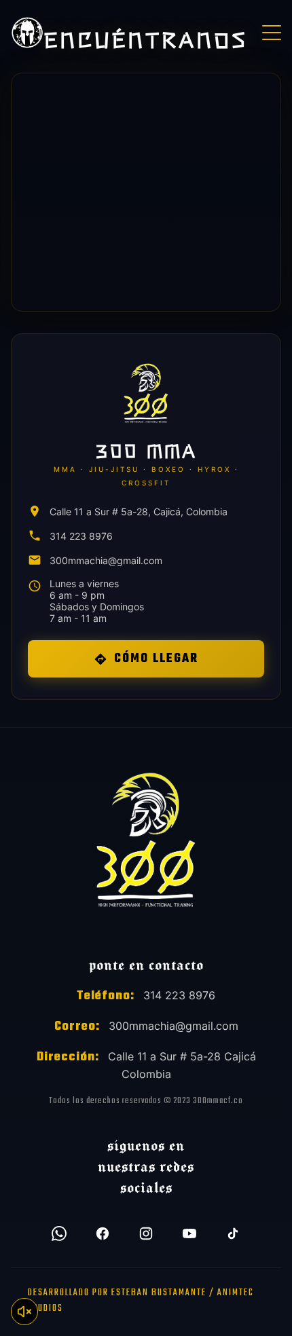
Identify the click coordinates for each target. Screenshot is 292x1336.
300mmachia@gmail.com (106, 560)
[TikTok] (233, 1233)
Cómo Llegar (156, 659)
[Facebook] (102, 1233)
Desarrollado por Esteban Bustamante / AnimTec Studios (141, 1300)
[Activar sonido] (24, 1311)
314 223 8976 (81, 536)
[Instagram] (146, 1233)
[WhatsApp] (59, 1233)
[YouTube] (189, 1233)
